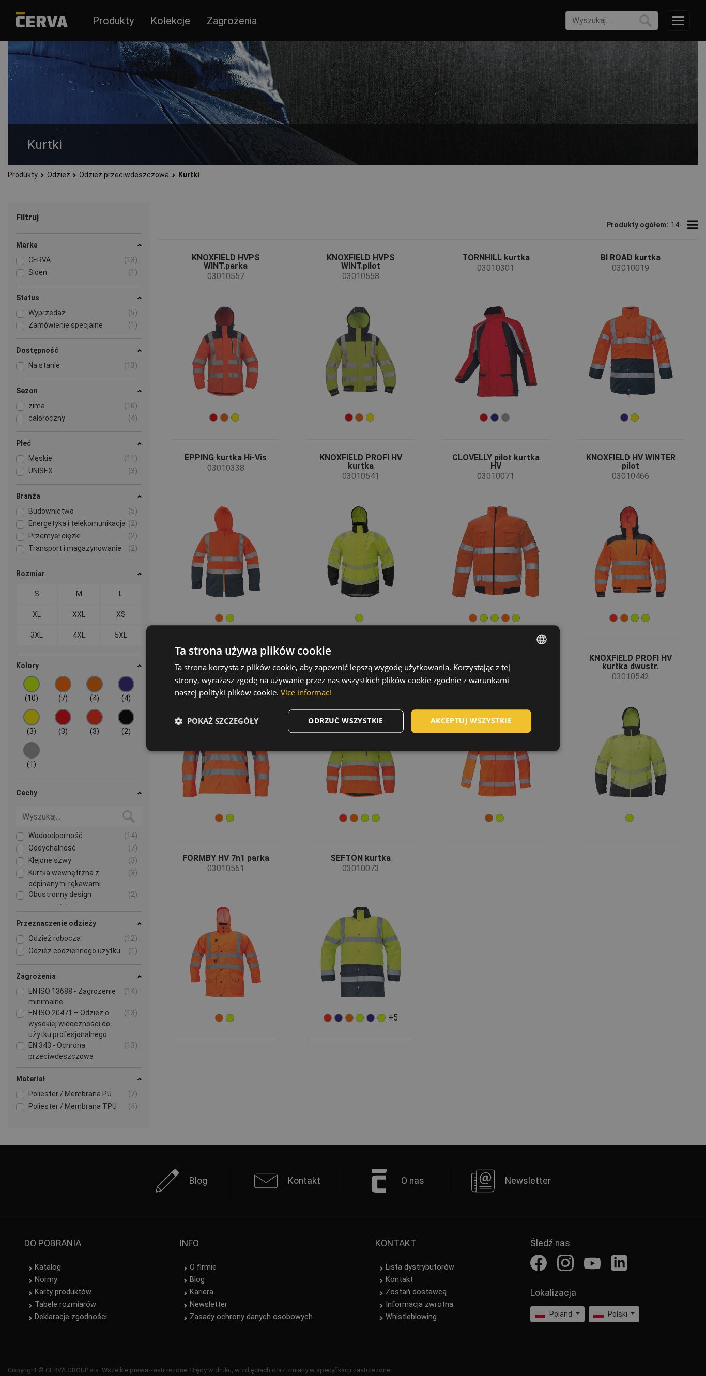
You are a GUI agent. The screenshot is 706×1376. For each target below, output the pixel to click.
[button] (216, 721)
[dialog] (353, 688)
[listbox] (541, 639)
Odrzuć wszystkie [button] (345, 720)
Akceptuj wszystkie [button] (471, 720)
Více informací (306, 693)
